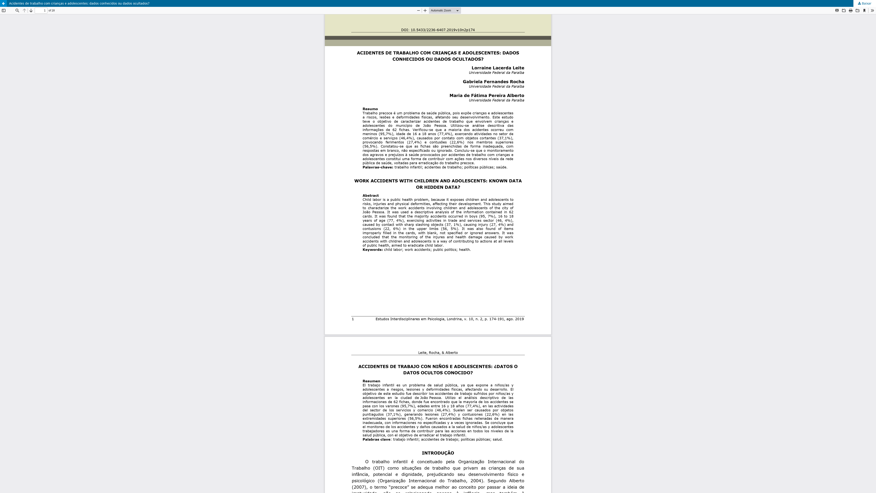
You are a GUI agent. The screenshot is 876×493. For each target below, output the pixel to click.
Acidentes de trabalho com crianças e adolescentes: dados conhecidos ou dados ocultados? (79, 3)
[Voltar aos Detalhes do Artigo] (3, 3)
